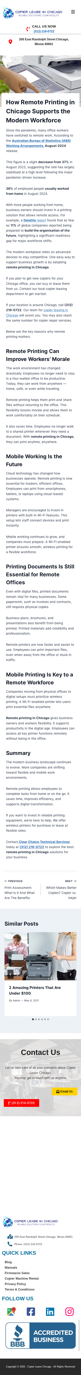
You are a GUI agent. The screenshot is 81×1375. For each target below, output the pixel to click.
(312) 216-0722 (32, 847)
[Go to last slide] (11, 974)
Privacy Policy (15, 1284)
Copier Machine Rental (22, 1278)
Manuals (11, 1267)
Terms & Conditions (19, 1289)
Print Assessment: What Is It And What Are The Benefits (20, 890)
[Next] (70, 974)
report (35, 220)
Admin (16, 1000)
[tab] (33, 1019)
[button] (73, 11)
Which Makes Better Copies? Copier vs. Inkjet (61, 890)
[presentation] (40, 956)
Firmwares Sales (17, 1273)
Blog (8, 1262)
